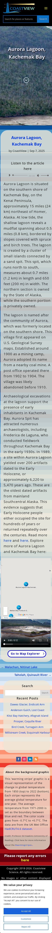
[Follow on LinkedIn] (30, 759)
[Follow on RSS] (36, 759)
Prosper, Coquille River (27, 721)
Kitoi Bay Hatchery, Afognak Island (27, 715)
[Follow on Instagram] (24, 759)
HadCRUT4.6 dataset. (19, 829)
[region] (26, 906)
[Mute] (38, 175)
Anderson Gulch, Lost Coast (27, 710)
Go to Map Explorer (25, 654)
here (8, 540)
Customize (26, 919)
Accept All (26, 911)
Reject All (26, 926)
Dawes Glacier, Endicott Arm (27, 704)
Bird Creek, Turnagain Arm (27, 727)
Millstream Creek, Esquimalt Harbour (27, 732)
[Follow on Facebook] (18, 759)
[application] (27, 175)
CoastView (20, 151)
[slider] (44, 175)
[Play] (9, 175)
